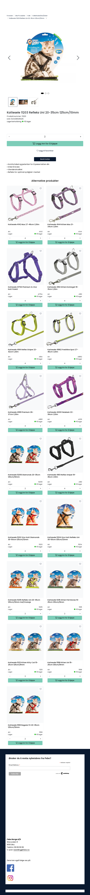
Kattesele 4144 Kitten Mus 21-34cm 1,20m (61, 225)
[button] (42, 93)
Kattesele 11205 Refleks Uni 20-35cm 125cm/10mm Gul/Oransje (24, 601)
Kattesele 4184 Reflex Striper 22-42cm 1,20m (22, 351)
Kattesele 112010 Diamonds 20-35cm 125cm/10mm (24, 476)
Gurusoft (45, 891)
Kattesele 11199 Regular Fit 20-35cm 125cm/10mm (23, 726)
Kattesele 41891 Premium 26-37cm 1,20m (20, 413)
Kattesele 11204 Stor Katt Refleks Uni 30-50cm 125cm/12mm (63, 538)
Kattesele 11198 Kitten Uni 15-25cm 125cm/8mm (60, 663)
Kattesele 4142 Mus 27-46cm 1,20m (23, 224)
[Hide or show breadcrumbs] (46, 18)
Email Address (14, 765)
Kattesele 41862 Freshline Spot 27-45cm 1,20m (63, 351)
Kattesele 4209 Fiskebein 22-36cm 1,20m (60, 413)
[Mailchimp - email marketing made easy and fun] (62, 773)
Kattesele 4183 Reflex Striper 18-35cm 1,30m (62, 476)
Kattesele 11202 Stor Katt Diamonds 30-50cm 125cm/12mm (23, 538)
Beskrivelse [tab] (45, 159)
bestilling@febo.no (22, 850)
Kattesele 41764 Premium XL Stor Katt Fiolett (22, 288)
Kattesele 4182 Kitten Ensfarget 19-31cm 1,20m (63, 288)
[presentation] (9, 58)
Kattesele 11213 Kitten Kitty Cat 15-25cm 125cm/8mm (23, 663)
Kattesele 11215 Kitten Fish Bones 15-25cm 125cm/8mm (63, 601)
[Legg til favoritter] (40, 188)
